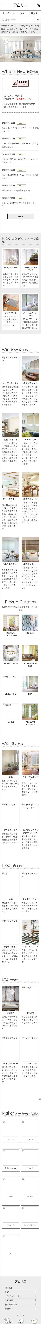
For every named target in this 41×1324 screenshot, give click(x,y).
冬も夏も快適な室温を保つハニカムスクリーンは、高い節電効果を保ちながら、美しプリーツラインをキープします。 (10, 576)
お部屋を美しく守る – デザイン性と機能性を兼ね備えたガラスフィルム (10, 836)
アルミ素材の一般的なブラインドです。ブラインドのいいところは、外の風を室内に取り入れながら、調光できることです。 (29, 394)
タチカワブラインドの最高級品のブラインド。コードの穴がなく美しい (30, 320)
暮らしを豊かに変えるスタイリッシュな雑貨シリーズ (29, 1018)
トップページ (8, 13)
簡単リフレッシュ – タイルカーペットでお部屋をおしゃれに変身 (30, 905)
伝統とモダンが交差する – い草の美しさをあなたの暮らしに (10, 905)
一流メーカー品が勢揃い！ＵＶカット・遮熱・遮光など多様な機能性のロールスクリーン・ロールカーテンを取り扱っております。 (30, 451)
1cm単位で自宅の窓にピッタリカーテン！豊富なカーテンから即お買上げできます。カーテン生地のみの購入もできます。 (10, 394)
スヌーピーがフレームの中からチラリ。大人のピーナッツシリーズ (10, 319)
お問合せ (33, 13)
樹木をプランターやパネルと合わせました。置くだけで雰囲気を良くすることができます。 (10, 1072)
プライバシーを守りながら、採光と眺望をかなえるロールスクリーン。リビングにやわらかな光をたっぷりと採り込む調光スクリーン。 (29, 511)
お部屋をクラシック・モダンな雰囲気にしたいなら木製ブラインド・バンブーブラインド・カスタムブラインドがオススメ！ (29, 576)
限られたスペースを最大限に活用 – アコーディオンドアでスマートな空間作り (30, 786)
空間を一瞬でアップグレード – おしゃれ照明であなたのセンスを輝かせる (10, 1020)
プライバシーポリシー (15, 1296)
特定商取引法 (11, 1304)
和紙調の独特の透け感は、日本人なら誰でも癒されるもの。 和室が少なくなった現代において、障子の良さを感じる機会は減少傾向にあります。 (10, 514)
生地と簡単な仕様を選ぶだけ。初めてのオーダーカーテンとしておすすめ (10, 276)
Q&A (22, 13)
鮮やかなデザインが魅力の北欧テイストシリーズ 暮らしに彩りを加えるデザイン (10, 954)
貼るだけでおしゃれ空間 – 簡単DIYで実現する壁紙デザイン (10, 783)
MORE (21, 216)
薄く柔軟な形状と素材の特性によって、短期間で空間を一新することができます (30, 839)
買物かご (9, 1309)
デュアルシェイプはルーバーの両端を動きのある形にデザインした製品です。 (30, 276)
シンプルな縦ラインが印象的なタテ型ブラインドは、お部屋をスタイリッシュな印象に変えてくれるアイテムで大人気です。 (9, 450)
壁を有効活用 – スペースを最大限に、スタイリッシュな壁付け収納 (30, 1069)
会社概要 (9, 1300)
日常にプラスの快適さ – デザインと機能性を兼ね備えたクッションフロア (30, 954)
